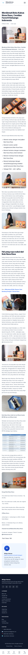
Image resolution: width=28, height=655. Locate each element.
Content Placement (6, 599)
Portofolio (4, 621)
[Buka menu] (24, 2)
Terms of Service (18, 646)
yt (13, 586)
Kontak (24, 653)
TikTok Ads (4, 597)
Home (3, 653)
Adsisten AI (4, 612)
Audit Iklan (4, 602)
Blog (3, 619)
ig (6, 586)
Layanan (8, 653)
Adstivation (4, 611)
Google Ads (4, 595)
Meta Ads (4, 593)
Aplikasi (13, 653)
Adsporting (4, 609)
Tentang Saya (5, 622)
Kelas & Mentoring (6, 600)
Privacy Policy (9, 646)
